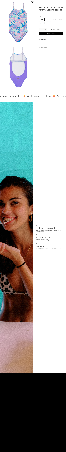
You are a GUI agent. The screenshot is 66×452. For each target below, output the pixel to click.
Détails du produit (43, 39)
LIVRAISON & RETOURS (43, 47)
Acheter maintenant (51, 33)
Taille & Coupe (42, 44)
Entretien (41, 42)
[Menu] (1, 1)
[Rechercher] (4, 2)
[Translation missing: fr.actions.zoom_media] (18, 22)
